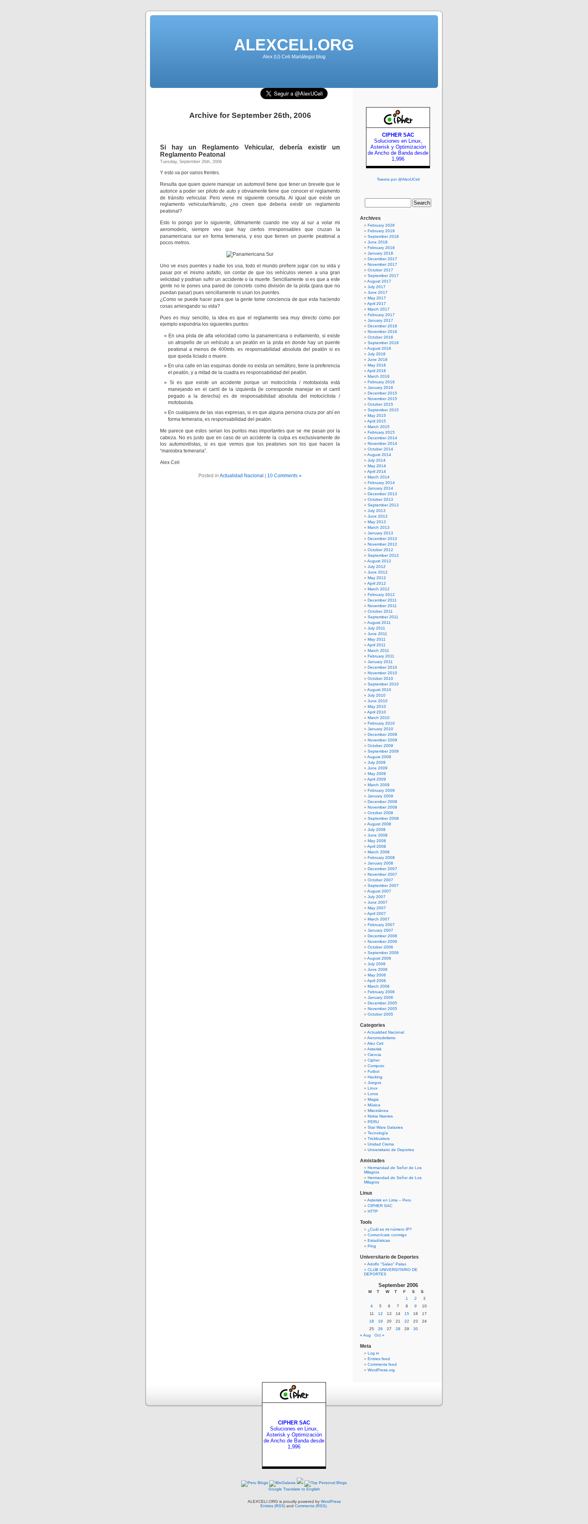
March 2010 (379, 717)
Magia (373, 1099)
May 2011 (377, 639)
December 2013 (382, 494)
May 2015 (377, 415)
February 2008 (381, 857)
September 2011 (383, 617)
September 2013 (383, 505)
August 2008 (379, 824)
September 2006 (383, 952)
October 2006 (380, 947)
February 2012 (381, 594)
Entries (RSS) (272, 1506)
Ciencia (374, 1054)
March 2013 (379, 527)
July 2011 (376, 628)
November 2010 (382, 673)
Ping (372, 1246)
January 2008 (380, 863)
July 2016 (377, 354)
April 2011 (376, 645)
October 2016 (380, 337)
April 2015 (376, 421)
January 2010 (380, 729)
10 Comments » (284, 475)
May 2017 (377, 298)
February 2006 (381, 992)
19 (380, 1321)
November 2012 (382, 544)
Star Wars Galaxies (385, 1127)
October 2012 (380, 550)
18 (371, 1321)
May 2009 (377, 773)
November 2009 (382, 740)
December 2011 (382, 600)
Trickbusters (379, 1138)
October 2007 (380, 880)
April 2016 (376, 371)
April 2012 (376, 583)
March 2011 (378, 650)
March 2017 (379, 309)
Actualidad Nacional (242, 475)
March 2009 (379, 785)
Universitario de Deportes (391, 1149)
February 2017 (381, 315)
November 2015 (382, 398)
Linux (373, 1088)
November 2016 (382, 331)
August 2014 (379, 454)
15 (406, 1313)
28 (398, 1329)
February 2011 (381, 656)
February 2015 (381, 432)
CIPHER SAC (380, 1205)
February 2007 (381, 924)
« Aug (365, 1335)
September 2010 (383, 684)
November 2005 (382, 1008)
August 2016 (379, 348)
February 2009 (381, 790)
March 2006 (379, 986)
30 (415, 1329)
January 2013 (380, 533)
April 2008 (376, 846)
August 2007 (379, 891)
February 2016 (381, 382)
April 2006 (376, 980)
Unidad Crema (381, 1144)
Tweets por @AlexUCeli (398, 179)
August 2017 (379, 281)
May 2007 (377, 908)
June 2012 (378, 572)
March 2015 (379, 426)
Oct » (379, 1335)
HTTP (373, 1211)
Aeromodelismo (381, 1038)
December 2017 (382, 259)
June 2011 (377, 634)
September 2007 (383, 885)
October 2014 (380, 449)
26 (380, 1329)
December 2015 (382, 393)
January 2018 (380, 253)
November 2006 (382, 941)
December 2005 (382, 1003)
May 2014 (377, 466)
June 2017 (378, 292)
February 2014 (381, 482)
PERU (373, 1122)
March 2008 (379, 852)
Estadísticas (379, 1240)
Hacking (375, 1077)
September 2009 (383, 751)
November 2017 (382, 264)
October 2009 (380, 745)
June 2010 (378, 701)
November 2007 (382, 874)
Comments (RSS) (310, 1506)
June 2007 (378, 902)
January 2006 (380, 997)
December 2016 (382, 326)
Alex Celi (375, 1043)
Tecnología (378, 1133)
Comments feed (382, 1364)
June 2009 (378, 768)
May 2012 (377, 578)
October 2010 (380, 678)
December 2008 (382, 801)
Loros (373, 1094)
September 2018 (383, 236)
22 (406, 1321)
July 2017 (377, 287)
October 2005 (380, 1014)
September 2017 (383, 275)
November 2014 (382, 443)
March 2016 (379, 376)
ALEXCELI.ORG (294, 45)
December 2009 (382, 734)
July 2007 (377, 896)
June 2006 (378, 969)
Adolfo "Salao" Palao (386, 1264)
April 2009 (376, 779)
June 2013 (378, 516)
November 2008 (382, 807)
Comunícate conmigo (387, 1235)
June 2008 (378, 835)
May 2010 (377, 706)
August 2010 (379, 689)
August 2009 (379, 757)
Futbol (373, 1071)
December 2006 (382, 936)
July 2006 (377, 964)
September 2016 (383, 343)
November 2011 (382, 606)
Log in (373, 1353)
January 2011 (380, 661)
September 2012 (383, 555)
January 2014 (380, 488)
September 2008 (383, 818)
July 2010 (377, 695)
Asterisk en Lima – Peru (389, 1200)
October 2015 (380, 404)
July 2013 (377, 510)
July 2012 (377, 566)
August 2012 (379, 561)
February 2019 (381, 231)
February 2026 (381, 225)
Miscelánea (378, 1110)
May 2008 (377, 841)
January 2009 (380, 796)
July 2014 (377, 460)
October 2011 (380, 611)
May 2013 (377, 522)
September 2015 (383, 410)
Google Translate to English (294, 1489)
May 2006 (377, 975)
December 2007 (382, 869)
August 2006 (379, 958)
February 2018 (381, 247)
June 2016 (378, 359)
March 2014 (379, 477)
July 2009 (377, 762)
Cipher (374, 1060)
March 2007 (379, 919)
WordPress (331, 1501)
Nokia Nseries (380, 1116)
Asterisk (374, 1049)
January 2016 (380, 387)
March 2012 (379, 589)
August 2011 (379, 622)
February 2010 (381, 723)
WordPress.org (381, 1370)
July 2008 (377, 829)
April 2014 (376, 471)
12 (380, 1313)
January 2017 (380, 320)
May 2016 (377, 365)
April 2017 (376, 303)
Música (374, 1105)
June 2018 (378, 242)
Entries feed (379, 1359)
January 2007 (380, 930)
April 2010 (376, 712)
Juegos (374, 1082)
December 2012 (382, 538)
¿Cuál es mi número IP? (390, 1229)
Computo (376, 1066)
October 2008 (380, 813)
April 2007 (376, 913)
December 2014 (382, 438)
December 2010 (382, 667)
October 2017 (380, 270)
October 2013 (380, 499)
